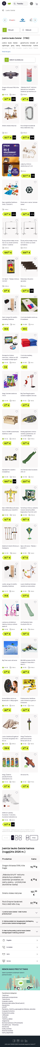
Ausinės (4, 1017)
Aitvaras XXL (25, 775)
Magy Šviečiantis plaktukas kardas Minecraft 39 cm (26, 739)
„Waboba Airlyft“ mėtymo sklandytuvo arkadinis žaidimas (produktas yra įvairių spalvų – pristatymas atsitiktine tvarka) (29, 91)
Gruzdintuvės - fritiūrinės (10, 1025)
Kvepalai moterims (8, 1011)
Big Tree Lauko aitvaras (9, 660)
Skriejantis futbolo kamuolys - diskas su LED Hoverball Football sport (10, 357)
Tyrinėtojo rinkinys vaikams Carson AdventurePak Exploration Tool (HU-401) (29, 510)
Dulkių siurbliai (6, 1029)
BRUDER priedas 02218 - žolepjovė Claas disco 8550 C (28, 662)
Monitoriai (5, 1027)
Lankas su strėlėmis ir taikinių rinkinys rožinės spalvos (9, 624)
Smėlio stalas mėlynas (9, 126)
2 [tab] (19, 989)
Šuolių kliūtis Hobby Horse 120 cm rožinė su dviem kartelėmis (29, 243)
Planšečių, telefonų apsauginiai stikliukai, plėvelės (18, 1009)
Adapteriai (5, 1021)
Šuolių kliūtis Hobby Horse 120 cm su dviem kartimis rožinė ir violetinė (10, 243)
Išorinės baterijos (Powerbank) (12, 1023)
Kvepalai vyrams (7, 1001)
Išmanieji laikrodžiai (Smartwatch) (13, 1003)
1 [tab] (16, 989)
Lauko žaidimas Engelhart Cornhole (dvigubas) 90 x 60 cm (10, 739)
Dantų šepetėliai (7, 1033)
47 (27, 837)
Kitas (34, 838)
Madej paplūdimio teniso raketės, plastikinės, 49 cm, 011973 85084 (28, 434)
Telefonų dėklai (7, 1019)
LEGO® (4, 1007)
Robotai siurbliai (7, 1031)
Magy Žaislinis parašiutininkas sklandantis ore (7, 777)
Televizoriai (6, 999)
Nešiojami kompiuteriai (9, 997)
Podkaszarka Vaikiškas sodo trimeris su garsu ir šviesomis (28, 700)
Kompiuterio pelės (8, 1013)
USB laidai (5, 1015)
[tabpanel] (20, 977)
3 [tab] (23, 989)
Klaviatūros (6, 1005)
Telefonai (5, 995)
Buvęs (6, 838)
